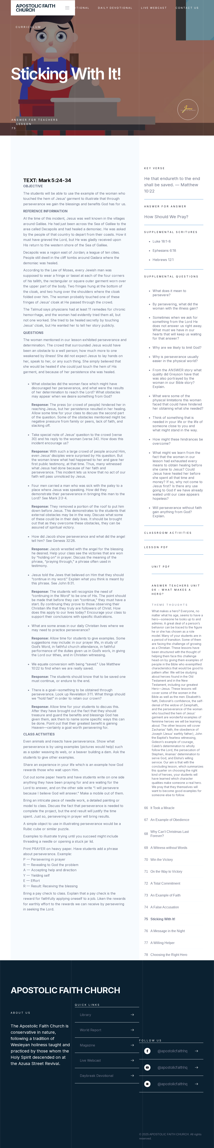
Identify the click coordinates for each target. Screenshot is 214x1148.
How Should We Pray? (166, 216)
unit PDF (161, 566)
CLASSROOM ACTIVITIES (168, 532)
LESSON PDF (156, 547)
